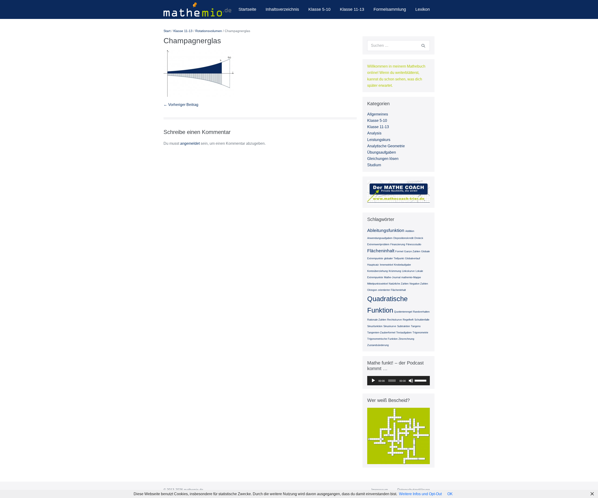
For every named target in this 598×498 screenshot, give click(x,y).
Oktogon (372, 290)
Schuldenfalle (421, 319)
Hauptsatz (373, 264)
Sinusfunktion (374, 326)
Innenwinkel (386, 264)
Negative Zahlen (418, 283)
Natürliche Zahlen (399, 283)
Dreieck (418, 238)
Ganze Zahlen (412, 251)
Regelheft (408, 319)
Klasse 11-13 (352, 9)
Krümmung (395, 271)
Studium (374, 165)
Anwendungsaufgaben (379, 238)
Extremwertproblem (378, 244)
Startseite (247, 9)
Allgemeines (377, 114)
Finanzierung (397, 244)
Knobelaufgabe (402, 264)
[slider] (421, 380)
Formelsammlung (390, 9)
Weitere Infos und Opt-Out (420, 494)
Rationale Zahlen (376, 319)
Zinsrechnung (406, 338)
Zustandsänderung (378, 345)
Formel (399, 251)
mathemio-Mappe (411, 277)
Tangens (416, 326)
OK (450, 494)
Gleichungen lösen (383, 159)
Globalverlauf (412, 258)
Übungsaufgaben (381, 152)
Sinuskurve (389, 326)
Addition (409, 231)
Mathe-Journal (392, 277)
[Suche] (423, 45)
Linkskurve (408, 271)
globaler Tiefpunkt (394, 258)
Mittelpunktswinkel (377, 283)
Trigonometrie (420, 332)
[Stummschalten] (411, 380)
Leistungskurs (378, 140)
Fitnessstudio (413, 244)
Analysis (374, 133)
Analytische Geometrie (386, 146)
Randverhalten (421, 311)
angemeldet (190, 143)
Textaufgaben (404, 332)
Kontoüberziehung (377, 271)
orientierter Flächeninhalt (392, 290)
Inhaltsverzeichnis (282, 9)
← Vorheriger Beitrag (181, 105)
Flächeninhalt (380, 250)
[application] (398, 380)
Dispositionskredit (403, 238)
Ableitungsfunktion (385, 230)
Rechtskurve (394, 319)
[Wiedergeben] (373, 380)
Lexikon (422, 9)
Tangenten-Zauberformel (381, 332)
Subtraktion (403, 326)
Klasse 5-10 (319, 9)
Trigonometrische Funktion (382, 338)
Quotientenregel (403, 311)
